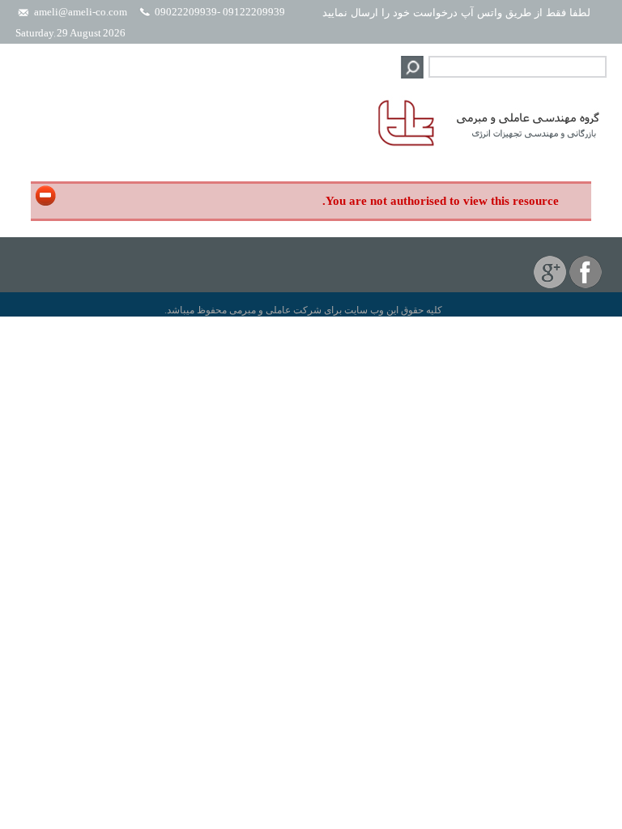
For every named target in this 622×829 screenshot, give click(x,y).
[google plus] (550, 285)
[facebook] (585, 285)
